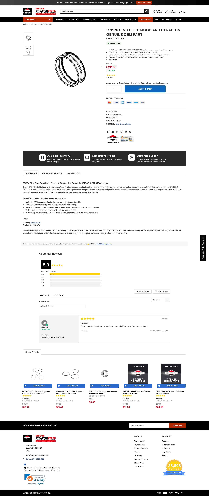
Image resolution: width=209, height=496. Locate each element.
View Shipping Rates (123, 124)
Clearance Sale (145, 19)
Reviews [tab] (43, 295)
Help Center (166, 452)
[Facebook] (108, 132)
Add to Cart (39, 386)
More (178, 19)
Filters (116, 19)
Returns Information (52, 173)
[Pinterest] (130, 132)
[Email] (113, 132)
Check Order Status (144, 3)
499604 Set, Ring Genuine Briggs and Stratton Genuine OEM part (70, 392)
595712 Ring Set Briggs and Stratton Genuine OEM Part (103, 392)
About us (165, 441)
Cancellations (73, 173)
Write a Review (163, 291)
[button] (163, 331)
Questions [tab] (57, 295)
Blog (156, 19)
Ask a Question (144, 291)
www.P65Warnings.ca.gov (104, 244)
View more (113, 59)
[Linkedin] (126, 132)
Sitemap (165, 455)
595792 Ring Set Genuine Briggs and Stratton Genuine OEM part (36, 392)
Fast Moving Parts (89, 19)
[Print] (117, 132)
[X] (121, 132)
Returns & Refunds (141, 459)
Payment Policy (139, 444)
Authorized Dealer (168, 444)
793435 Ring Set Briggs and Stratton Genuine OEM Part (136, 392)
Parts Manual (167, 19)
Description (31, 173)
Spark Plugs (129, 19)
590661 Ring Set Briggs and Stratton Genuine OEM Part (170, 392)
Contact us (166, 448)
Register (172, 12)
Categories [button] (30, 19)
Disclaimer (138, 455)
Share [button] (85, 331)
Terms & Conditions (141, 448)
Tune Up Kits (74, 19)
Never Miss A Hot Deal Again (203, 248)
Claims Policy (139, 463)
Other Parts (36, 222)
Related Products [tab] (32, 352)
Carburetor (104, 19)
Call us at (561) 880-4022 (125, 3)
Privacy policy (139, 441)
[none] (70, 71)
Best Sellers (60, 19)
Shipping (137, 452)
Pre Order (106, 386)
